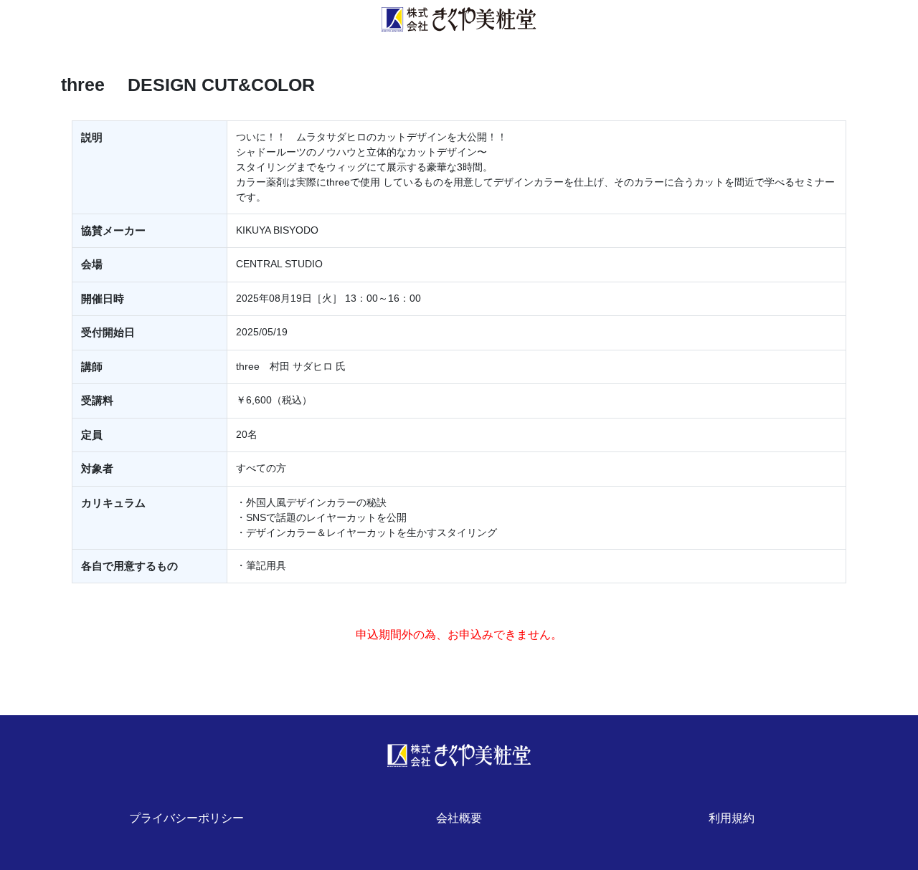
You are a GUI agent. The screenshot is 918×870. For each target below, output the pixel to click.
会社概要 (459, 818)
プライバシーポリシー (186, 818)
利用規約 (731, 818)
